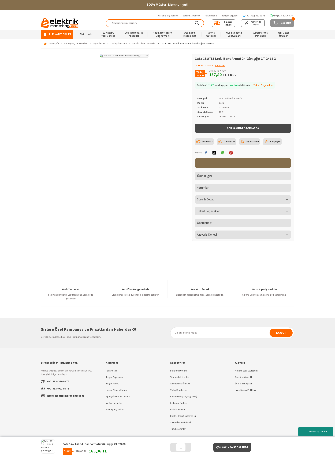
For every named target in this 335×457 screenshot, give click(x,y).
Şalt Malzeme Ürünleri (180, 422)
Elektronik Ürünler (178, 370)
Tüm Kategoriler (177, 429)
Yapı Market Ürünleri (179, 377)
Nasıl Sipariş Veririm (115, 409)
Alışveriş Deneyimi (208, 234)
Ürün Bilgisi (204, 176)
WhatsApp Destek (318, 431)
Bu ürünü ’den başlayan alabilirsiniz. (235, 85)
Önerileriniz (204, 223)
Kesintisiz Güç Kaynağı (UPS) (183, 396)
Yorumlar (203, 188)
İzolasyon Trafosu (178, 403)
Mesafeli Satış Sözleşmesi (246, 370)
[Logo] (60, 23)
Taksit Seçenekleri (209, 211)
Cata (221, 103)
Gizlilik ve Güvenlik (243, 377)
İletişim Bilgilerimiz (114, 377)
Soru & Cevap (205, 199)
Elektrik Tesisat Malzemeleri (183, 416)
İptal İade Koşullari (243, 383)
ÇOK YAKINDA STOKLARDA (243, 128)
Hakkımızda (111, 370)
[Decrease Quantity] (173, 447)
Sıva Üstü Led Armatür (230, 98)
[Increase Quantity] (188, 447)
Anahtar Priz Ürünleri (180, 383)
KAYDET (281, 333)
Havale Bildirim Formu (116, 390)
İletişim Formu (112, 383)
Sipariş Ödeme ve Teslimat (118, 396)
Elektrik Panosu (177, 409)
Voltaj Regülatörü (178, 390)
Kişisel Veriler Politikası (245, 390)
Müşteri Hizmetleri (114, 403)
